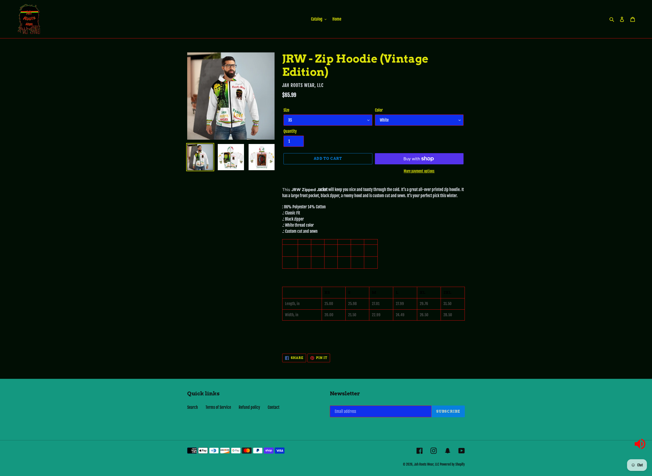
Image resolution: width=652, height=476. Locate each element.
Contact (273, 407)
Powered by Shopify (452, 464)
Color (379, 110)
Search (192, 407)
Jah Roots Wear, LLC (426, 464)
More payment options (419, 171)
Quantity (290, 131)
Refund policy (249, 407)
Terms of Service (218, 407)
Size (286, 110)
